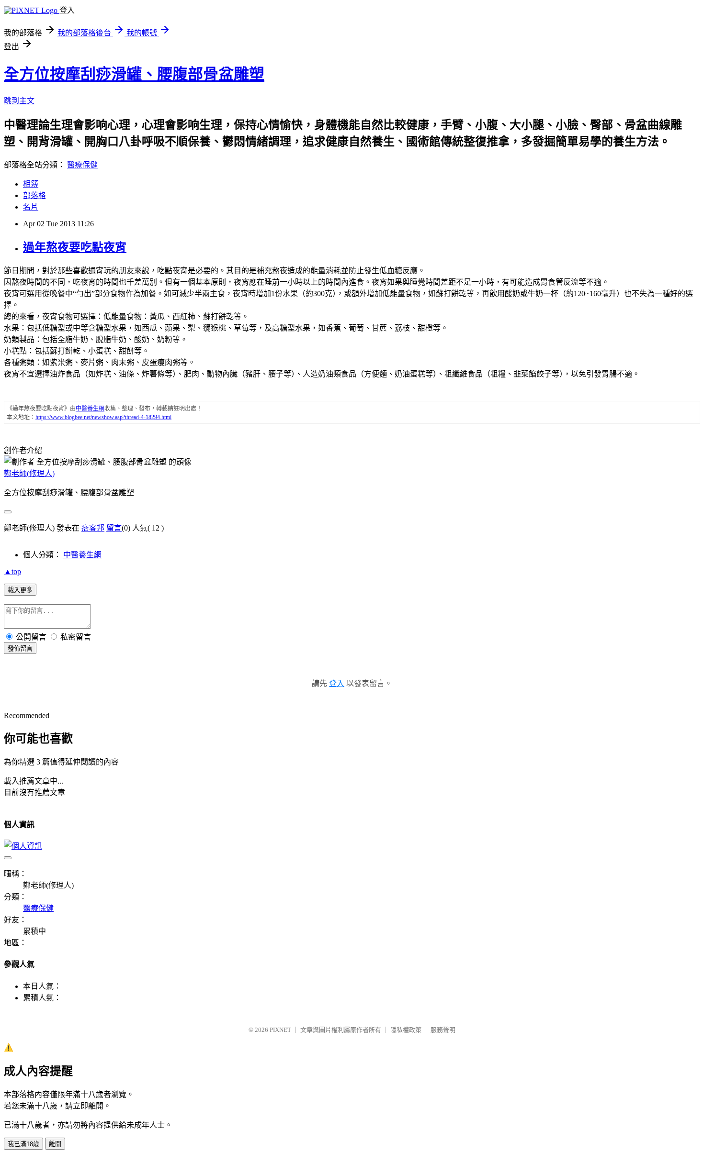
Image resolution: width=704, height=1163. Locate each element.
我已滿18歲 (23, 1144)
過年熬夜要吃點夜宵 (74, 247)
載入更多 (20, 590)
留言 (114, 528)
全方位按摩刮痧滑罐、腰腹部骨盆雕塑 (134, 74)
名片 (30, 207)
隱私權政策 (405, 1029)
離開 (55, 1144)
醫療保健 (82, 165)
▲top (12, 571)
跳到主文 (19, 101)
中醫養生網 (82, 555)
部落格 (34, 195)
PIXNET (280, 1029)
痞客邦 (92, 528)
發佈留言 (20, 648)
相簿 (30, 184)
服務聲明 (443, 1029)
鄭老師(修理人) (29, 473)
